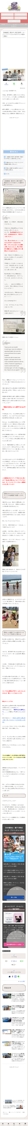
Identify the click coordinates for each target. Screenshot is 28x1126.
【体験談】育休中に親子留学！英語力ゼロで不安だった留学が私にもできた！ (13, 157)
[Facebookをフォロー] (12, 976)
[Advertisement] (14, 52)
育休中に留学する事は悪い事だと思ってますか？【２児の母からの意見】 (13, 720)
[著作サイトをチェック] (9, 976)
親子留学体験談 (7, 950)
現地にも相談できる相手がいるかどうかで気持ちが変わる (13, 169)
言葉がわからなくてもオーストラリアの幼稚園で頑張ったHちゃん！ (13, 163)
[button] (21, 83)
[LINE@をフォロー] (18, 976)
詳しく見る (14, 897)
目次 (13, 151)
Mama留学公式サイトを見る (14, 944)
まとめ (7, 173)
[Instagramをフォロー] (15, 976)
